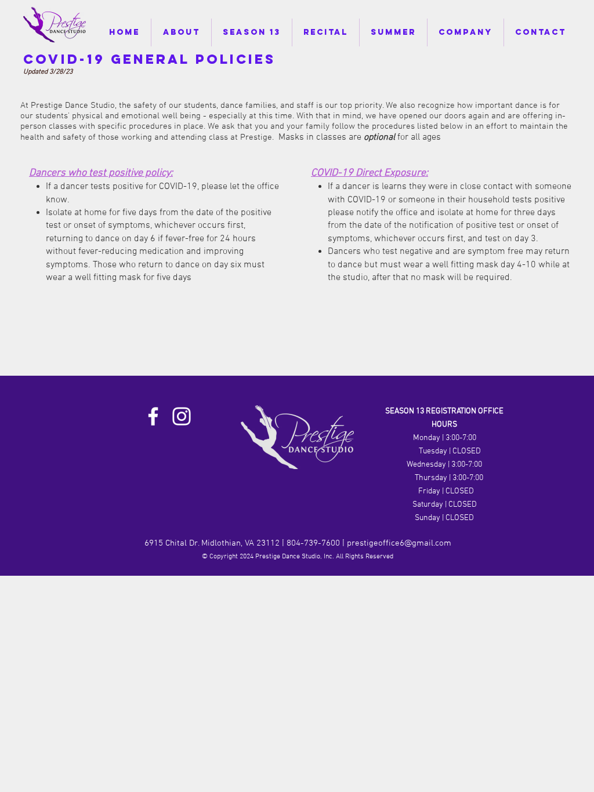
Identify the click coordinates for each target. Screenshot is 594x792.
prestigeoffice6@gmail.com (399, 543)
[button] (181, 32)
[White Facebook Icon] (153, 416)
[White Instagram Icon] (181, 416)
